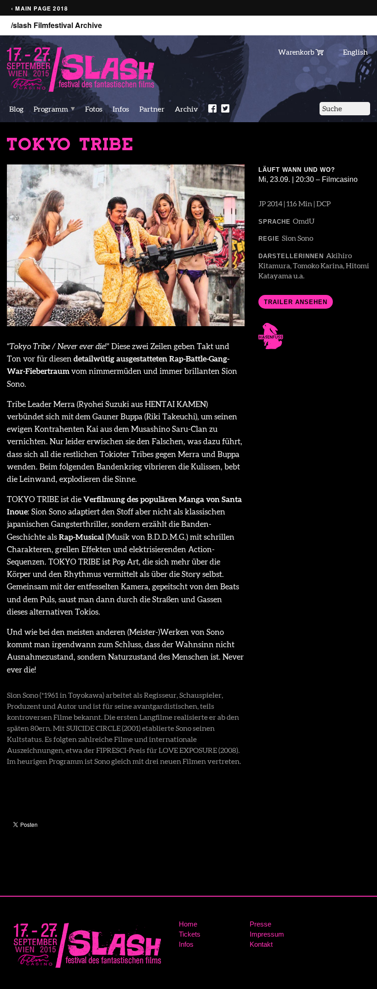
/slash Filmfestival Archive (56, 25)
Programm (51, 109)
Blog (16, 109)
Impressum (267, 934)
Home (188, 924)
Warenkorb (296, 52)
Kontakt (261, 944)
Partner (152, 109)
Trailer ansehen (295, 302)
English (355, 52)
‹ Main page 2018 (39, 8)
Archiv (186, 109)
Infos (121, 109)
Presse (260, 924)
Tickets (189, 934)
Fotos (94, 109)
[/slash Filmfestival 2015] (80, 69)
